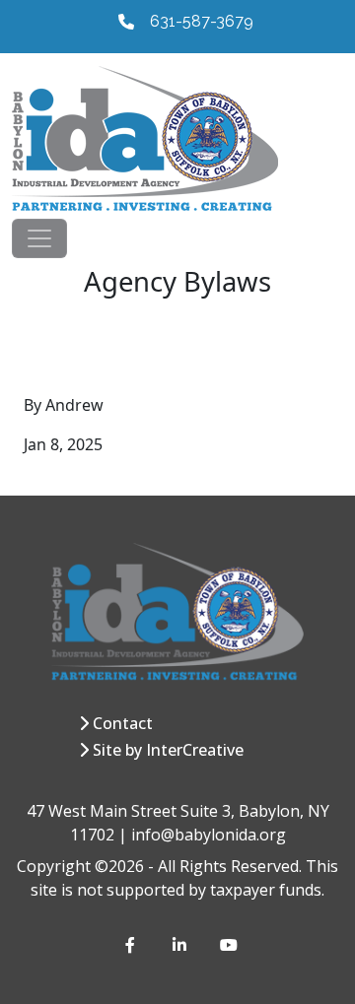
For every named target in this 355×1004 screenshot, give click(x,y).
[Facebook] (133, 945)
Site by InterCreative (168, 750)
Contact (123, 723)
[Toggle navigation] (39, 238)
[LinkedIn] (180, 945)
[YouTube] (227, 945)
